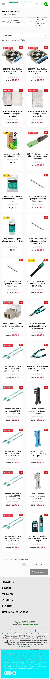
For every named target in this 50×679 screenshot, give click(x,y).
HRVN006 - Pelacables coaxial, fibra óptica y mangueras (37, 411)
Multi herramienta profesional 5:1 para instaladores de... (37, 326)
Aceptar (7, 673)
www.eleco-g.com (13, 632)
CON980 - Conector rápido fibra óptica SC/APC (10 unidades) (37, 156)
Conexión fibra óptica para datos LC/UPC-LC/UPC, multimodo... (12, 368)
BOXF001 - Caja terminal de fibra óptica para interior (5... (37, 113)
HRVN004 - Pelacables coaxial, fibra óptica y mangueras (37, 496)
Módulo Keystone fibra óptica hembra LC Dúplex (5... (12, 326)
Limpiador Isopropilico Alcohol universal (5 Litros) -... (12, 198)
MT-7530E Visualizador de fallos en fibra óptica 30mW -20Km (37, 283)
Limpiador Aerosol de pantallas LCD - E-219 (12, 155)
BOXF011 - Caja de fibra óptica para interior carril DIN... (37, 71)
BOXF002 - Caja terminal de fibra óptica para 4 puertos (12, 113)
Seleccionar (25, 35)
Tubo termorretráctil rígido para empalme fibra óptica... (37, 198)
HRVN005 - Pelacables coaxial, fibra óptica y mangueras (37, 453)
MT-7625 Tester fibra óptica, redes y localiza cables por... (37, 538)
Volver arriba (39, 572)
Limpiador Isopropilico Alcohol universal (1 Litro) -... (12, 241)
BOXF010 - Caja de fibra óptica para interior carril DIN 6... (12, 71)
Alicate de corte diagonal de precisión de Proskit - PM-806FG (37, 368)
